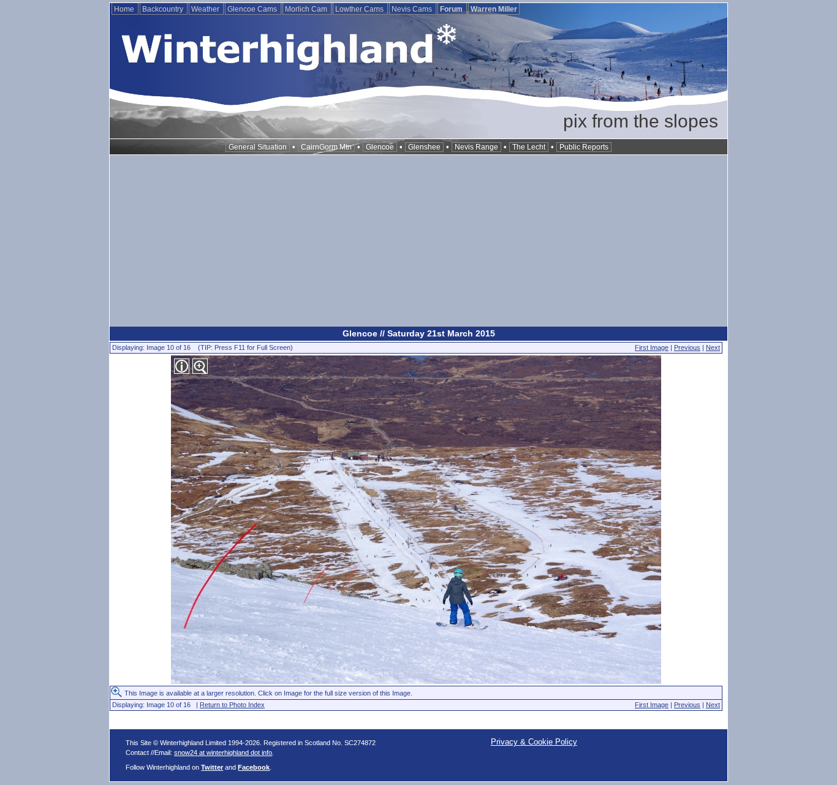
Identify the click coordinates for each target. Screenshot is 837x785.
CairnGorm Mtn (326, 147)
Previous (687, 347)
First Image (651, 347)
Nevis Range (476, 147)
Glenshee (424, 147)
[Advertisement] (418, 241)
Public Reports (583, 147)
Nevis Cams (413, 9)
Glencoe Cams (253, 9)
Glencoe (380, 147)
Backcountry (163, 9)
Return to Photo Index (232, 704)
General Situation (258, 147)
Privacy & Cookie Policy (534, 741)
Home (125, 9)
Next (713, 347)
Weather (206, 9)
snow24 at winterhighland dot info (223, 752)
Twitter (212, 767)
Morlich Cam (307, 9)
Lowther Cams (360, 9)
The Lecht (528, 147)
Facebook (254, 767)
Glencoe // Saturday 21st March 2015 (419, 333)
